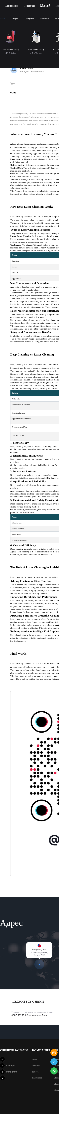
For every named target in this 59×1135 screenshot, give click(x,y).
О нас (34, 1059)
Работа (35, 1071)
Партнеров (37, 1077)
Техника (36, 1065)
